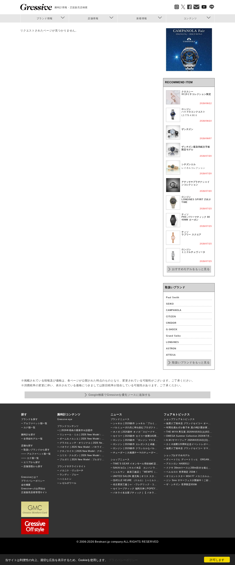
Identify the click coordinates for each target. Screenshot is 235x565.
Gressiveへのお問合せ (33, 488)
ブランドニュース (120, 419)
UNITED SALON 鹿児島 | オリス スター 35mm (138, 476)
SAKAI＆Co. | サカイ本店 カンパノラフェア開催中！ (142, 467)
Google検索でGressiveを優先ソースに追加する (119, 394)
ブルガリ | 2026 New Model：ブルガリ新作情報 (85, 459)
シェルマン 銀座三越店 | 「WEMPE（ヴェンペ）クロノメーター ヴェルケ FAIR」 (158, 472)
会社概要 (26, 484)
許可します (217, 559)
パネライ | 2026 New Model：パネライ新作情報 (85, 447)
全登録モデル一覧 (33, 438)
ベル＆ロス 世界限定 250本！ (182, 472)
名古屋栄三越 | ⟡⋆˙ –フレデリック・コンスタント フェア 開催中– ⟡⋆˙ (151, 484)
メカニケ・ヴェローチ (71, 470)
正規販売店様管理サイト (34, 492)
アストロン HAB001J (177, 463)
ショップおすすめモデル (177, 455)
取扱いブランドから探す (37, 449)
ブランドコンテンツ (68, 426)
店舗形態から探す (33, 466)
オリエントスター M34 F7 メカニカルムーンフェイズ (195, 476)
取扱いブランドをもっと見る (191, 362)
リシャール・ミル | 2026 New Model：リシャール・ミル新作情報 (95, 434)
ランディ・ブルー (69, 474)
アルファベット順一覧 (35, 423)
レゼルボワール (68, 483)
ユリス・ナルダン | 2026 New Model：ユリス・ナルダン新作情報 (95, 455)
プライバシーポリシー (123, 560)
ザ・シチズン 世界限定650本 (181, 484)
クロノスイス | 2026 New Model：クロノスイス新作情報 (90, 451)
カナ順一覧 (29, 427)
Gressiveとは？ (29, 477)
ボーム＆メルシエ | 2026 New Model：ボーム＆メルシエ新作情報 (95, 438)
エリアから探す (32, 462)
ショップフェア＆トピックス (179, 419)
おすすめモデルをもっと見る (191, 269)
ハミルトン (66, 479)
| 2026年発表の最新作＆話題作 (76, 430)
